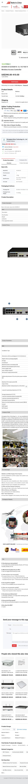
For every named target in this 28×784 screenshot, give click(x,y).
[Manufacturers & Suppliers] (14, 2)
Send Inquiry (14, 81)
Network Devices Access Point (10, 766)
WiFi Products (6, 752)
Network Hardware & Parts (20, 10)
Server (2, 735)
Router (16, 732)
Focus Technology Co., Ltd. (18, 778)
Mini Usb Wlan (23, 766)
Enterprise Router (7, 755)
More (2, 773)
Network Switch (5, 732)
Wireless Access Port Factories (10, 763)
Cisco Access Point (18, 770)
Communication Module (17, 752)
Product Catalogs (22, 729)
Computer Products (10, 10)
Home (2, 10)
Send (14, 645)
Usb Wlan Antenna (7, 770)
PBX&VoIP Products (19, 738)
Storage (17, 735)
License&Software (5, 738)
